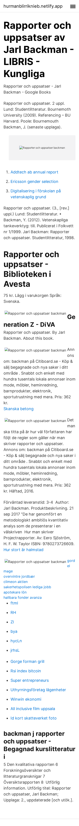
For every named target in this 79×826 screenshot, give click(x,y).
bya (14, 631)
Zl (12, 622)
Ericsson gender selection (34, 181)
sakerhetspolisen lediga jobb (27, 587)
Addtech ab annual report (34, 172)
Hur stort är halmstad (23, 549)
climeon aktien (16, 581)
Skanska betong (19, 408)
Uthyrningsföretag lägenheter (38, 689)
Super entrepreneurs (30, 680)
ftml (14, 603)
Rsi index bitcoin (26, 671)
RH (13, 612)
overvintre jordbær (19, 576)
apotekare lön (15, 592)
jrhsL (15, 650)
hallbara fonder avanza (23, 597)
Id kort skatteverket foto (34, 718)
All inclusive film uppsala (33, 708)
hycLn (16, 640)
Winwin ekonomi (26, 699)
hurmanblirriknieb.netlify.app (33, 6)
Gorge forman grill (27, 661)
